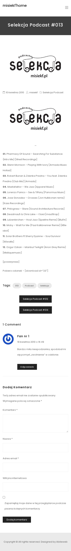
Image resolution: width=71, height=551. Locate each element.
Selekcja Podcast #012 (35, 298)
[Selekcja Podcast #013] (35, 66)
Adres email (11, 458)
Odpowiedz (27, 366)
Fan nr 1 (23, 336)
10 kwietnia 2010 (15, 92)
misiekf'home (15, 5)
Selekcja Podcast (53, 92)
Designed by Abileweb (54, 542)
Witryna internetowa (15, 478)
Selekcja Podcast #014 (35, 309)
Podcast (29, 285)
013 (17, 285)
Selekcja (44, 285)
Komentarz (10, 410)
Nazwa (8, 439)
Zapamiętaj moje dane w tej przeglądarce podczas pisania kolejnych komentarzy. (35, 505)
